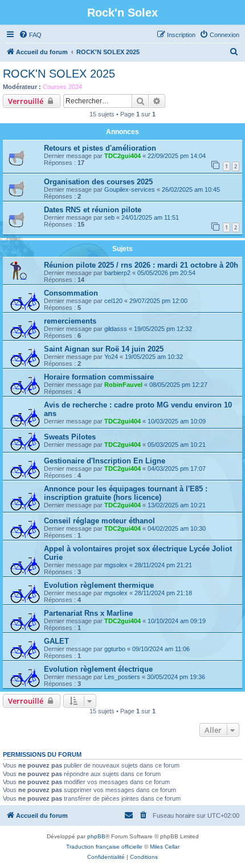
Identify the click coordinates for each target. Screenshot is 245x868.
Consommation (71, 293)
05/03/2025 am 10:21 (177, 444)
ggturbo (114, 648)
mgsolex (116, 565)
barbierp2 (117, 272)
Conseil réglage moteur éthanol (99, 520)
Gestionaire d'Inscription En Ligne (104, 461)
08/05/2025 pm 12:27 (178, 384)
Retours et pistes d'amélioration (100, 148)
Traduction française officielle (104, 846)
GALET (56, 641)
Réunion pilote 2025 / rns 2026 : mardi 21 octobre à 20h (141, 265)
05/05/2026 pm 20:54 (166, 272)
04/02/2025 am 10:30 (177, 528)
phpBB (96, 836)
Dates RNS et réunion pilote (92, 209)
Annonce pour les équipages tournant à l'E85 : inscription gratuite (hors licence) (125, 493)
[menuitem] (30, 35)
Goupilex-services (129, 189)
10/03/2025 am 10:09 (177, 421)
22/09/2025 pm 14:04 (177, 155)
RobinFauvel (123, 384)
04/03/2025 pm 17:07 (177, 468)
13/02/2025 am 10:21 (177, 505)
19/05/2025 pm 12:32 (163, 328)
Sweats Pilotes (70, 437)
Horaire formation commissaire (99, 377)
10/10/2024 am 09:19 (177, 620)
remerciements (70, 321)
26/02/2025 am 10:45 (191, 189)
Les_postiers (122, 676)
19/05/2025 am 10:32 (154, 356)
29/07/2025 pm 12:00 (158, 300)
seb (109, 217)
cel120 (113, 300)
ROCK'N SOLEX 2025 (59, 73)
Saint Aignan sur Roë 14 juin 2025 (104, 349)
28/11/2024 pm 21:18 (163, 593)
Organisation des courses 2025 (98, 181)
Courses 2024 (62, 86)
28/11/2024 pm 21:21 (163, 565)
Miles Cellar (164, 846)
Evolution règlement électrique (98, 669)
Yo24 (111, 356)
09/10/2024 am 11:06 (161, 648)
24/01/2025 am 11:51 (150, 217)
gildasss (115, 328)
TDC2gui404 (122, 155)
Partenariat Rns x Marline (88, 613)
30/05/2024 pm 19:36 (176, 676)
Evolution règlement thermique (99, 585)
